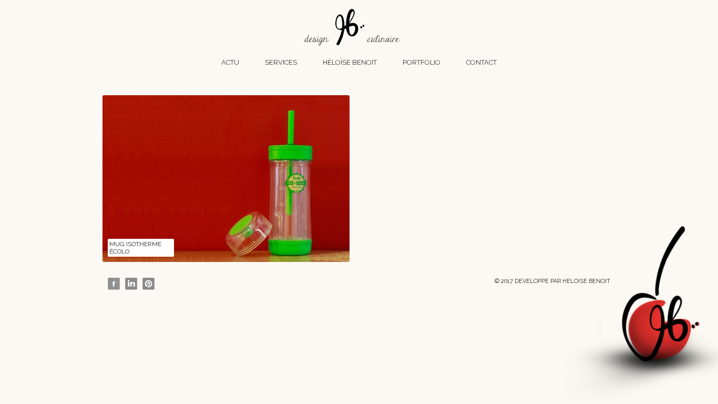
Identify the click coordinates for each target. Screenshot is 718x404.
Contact (481, 62)
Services (281, 62)
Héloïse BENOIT (350, 62)
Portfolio (421, 62)
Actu (230, 62)
